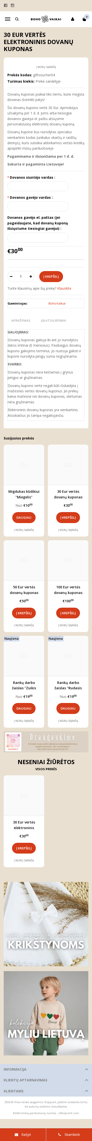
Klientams (14, 1091)
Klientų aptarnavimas (25, 1080)
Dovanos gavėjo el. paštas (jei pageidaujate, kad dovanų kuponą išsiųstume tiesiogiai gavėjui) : (37, 223)
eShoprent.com (68, 1113)
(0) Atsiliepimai (53, 320)
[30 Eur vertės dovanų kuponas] (68, 465)
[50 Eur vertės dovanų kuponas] (24, 560)
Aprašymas (20, 320)
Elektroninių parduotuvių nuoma (34, 1113)
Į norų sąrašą (46, 67)
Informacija (15, 1069)
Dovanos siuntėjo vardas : (32, 177)
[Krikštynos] (46, 924)
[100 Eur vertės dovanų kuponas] (68, 560)
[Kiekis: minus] (10, 276)
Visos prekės (46, 769)
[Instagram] (12, 5)
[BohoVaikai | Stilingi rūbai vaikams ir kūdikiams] (46, 19)
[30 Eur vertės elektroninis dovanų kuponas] (24, 795)
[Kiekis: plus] (30, 276)
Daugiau (23, 517)
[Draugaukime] (46, 741)
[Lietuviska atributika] (46, 1013)
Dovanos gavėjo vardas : (31, 197)
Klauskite (64, 288)
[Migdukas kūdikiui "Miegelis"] (24, 465)
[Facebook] (6, 5)
